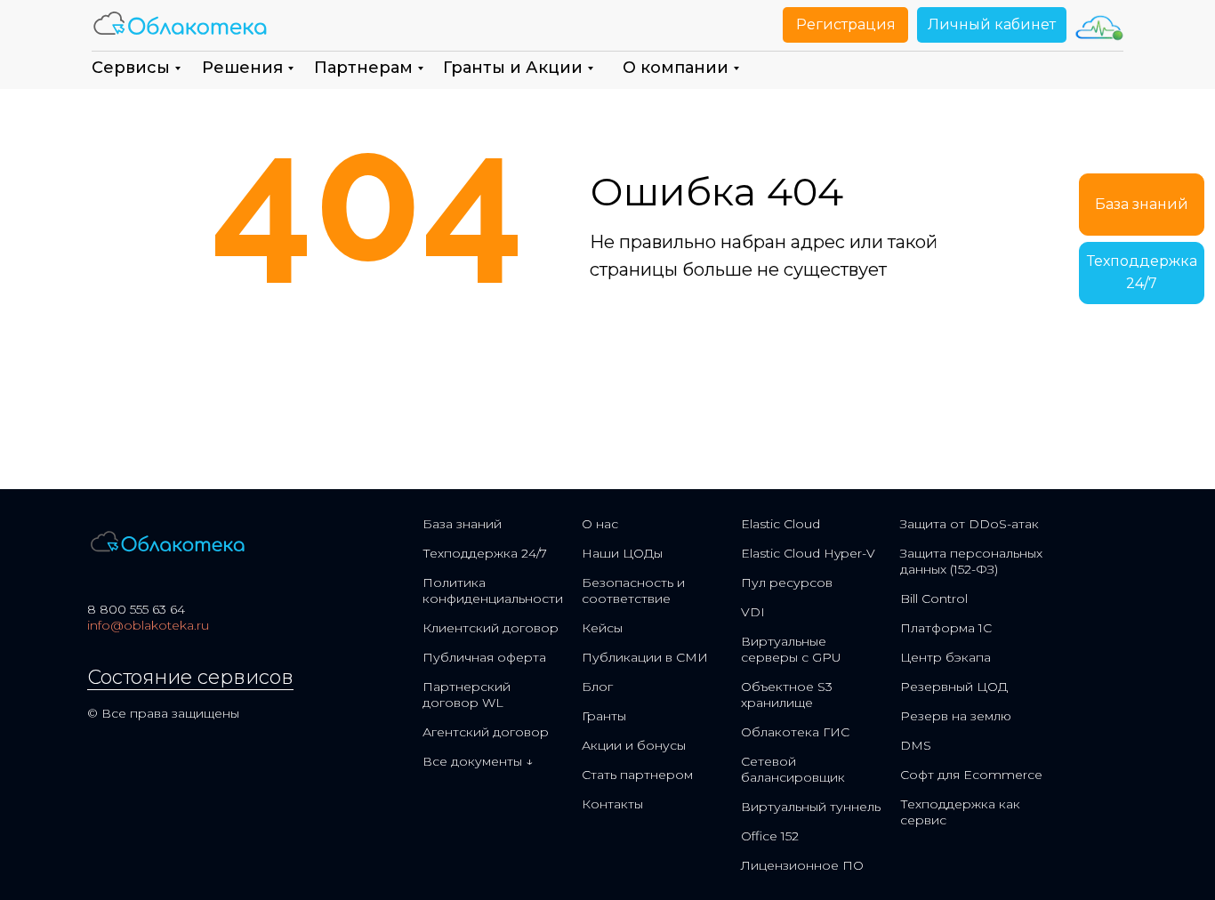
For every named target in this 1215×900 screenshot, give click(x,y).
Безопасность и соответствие (633, 591)
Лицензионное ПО (802, 865)
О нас (600, 524)
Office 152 (770, 836)
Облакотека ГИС (795, 732)
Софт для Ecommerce (971, 775)
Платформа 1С (946, 628)
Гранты (604, 716)
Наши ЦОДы (622, 553)
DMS (915, 745)
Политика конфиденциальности (492, 591)
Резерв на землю (955, 716)
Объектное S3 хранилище (787, 695)
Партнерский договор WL (466, 695)
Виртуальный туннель (811, 807)
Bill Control (934, 599)
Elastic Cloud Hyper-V (808, 553)
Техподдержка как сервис (960, 812)
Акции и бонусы (634, 745)
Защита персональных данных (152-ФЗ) (971, 561)
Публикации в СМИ (645, 657)
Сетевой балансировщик (793, 769)
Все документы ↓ (477, 761)
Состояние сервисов (190, 677)
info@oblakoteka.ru (148, 625)
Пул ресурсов (787, 583)
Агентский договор (485, 732)
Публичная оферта (484, 657)
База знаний (462, 524)
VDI (753, 612)
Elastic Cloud (780, 524)
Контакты (612, 804)
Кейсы (602, 628)
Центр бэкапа (945, 657)
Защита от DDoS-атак (969, 524)
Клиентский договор (490, 628)
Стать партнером (637, 775)
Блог (597, 687)
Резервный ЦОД (954, 687)
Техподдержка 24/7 (484, 553)
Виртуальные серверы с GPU (791, 649)
